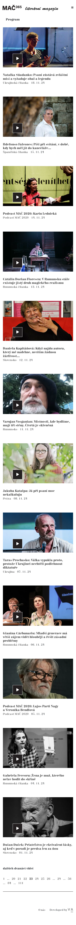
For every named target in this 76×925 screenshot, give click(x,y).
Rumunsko (10, 429)
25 (42, 878)
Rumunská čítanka (16, 286)
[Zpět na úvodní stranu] (31, 7)
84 (9, 883)
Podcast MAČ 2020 (16, 217)
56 (69, 878)
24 (37, 878)
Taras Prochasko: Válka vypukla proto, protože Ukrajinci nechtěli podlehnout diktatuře (33, 564)
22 (25, 878)
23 (31, 878)
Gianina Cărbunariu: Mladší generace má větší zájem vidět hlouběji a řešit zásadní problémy (35, 637)
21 (19, 878)
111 (20, 883)
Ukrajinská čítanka (16, 82)
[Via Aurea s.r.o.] (70, 910)
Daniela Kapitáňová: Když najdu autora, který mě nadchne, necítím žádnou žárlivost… (34, 352)
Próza (7, 498)
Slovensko (10, 360)
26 (48, 878)
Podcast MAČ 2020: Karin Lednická (30, 213)
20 (13, 878)
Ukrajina (9, 571)
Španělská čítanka (16, 152)
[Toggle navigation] (72, 8)
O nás (41, 910)
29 (59, 878)
